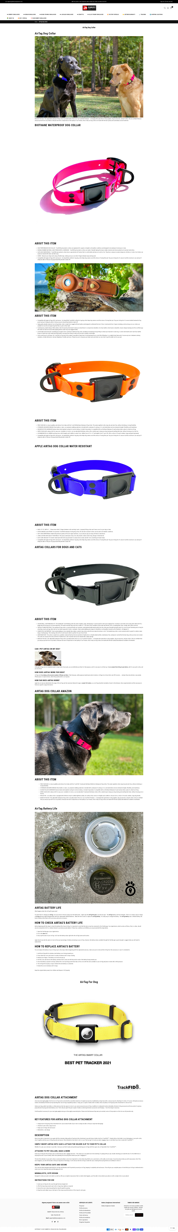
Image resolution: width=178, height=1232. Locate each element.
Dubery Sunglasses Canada (108, 1205)
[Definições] (167, 7)
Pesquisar (81, 1205)
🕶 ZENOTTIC (80, 14)
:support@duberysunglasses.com (57, 1218)
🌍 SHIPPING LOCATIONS (156, 14)
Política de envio (83, 1208)
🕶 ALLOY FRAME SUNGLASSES (95, 14)
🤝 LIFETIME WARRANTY (129, 14)
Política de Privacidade (85, 1212)
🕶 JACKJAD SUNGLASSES (66, 14)
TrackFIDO (81, 118)
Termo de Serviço (83, 1215)
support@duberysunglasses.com (14, 1)
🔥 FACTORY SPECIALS (113, 14)
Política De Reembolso (84, 1210)
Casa (36, 21)
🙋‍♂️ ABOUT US (10, 18)
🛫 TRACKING (142, 14)
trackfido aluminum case (130, 258)
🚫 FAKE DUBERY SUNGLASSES (38, 18)
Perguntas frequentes (84, 1222)
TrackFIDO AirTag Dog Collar (62, 335)
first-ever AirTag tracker (57, 1101)
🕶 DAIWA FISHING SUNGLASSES (47, 14)
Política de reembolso (84, 1217)
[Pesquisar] (164, 7)
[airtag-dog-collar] (89, 117)
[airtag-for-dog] (89, 1093)
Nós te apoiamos (83, 1220)
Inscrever (139, 1214)
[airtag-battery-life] (89, 902)
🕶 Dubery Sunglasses (13, 14)
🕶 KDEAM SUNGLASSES (29, 14)
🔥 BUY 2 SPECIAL (22, 18)
